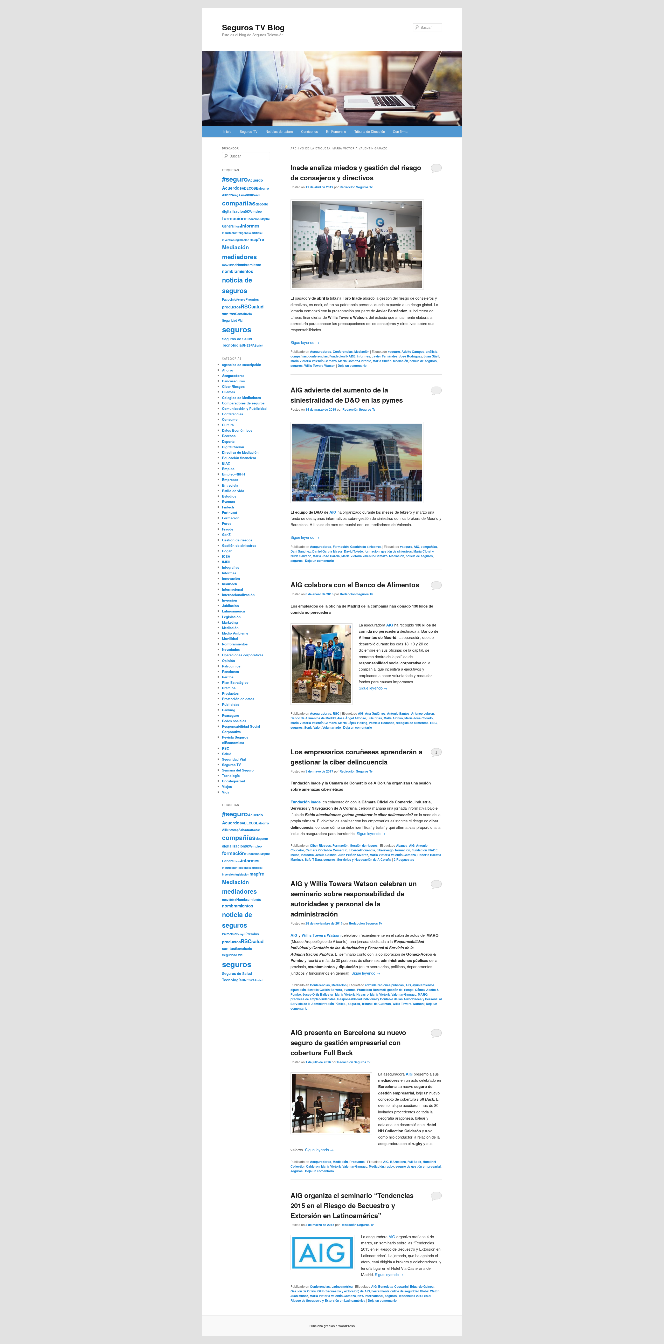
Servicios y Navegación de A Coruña (364, 859)
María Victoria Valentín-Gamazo (313, 361)
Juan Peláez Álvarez (353, 854)
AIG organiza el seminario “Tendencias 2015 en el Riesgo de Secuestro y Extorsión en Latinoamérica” (351, 1205)
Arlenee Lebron (422, 713)
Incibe (294, 854)
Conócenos (309, 131)
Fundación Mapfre (257, 219)
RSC (336, 713)
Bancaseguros (233, 380)
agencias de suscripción (241, 364)
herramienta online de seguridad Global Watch (405, 1291)
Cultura (228, 424)
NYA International (370, 1295)
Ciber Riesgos (320, 845)
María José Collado (418, 718)
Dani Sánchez (300, 551)
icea (238, 226)
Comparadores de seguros (243, 403)
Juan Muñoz (299, 1295)
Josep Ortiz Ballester (318, 994)
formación (371, 551)
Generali (229, 226)
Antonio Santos (398, 713)
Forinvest (229, 512)
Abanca (401, 845)
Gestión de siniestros (366, 546)
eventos (350, 989)
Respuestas (404, 859)
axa (249, 194)
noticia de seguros (423, 361)
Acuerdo (255, 180)
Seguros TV (249, 131)
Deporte (228, 441)
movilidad (229, 265)
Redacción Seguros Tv (356, 187)
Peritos (227, 676)
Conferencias (343, 351)
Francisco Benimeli (371, 989)
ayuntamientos (423, 985)
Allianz (227, 194)
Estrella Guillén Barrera (324, 989)
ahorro (263, 188)
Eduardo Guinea (422, 1286)
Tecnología (232, 345)
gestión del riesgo (400, 989)
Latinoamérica (342, 1286)
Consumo (230, 419)
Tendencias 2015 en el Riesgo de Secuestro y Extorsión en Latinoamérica (360, 1298)
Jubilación (230, 605)
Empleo (228, 468)
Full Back (414, 1161)
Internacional (232, 589)
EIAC (226, 463)
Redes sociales (234, 720)
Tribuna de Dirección (369, 131)
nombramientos (237, 271)
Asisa (242, 195)
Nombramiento (248, 264)
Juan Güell (431, 356)
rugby (389, 1166)
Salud (226, 753)
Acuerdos (232, 188)
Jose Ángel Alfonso (351, 718)
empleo (256, 211)
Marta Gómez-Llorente (354, 361)
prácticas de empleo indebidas (313, 999)
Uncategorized (233, 780)
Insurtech (228, 233)
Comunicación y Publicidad (244, 408)
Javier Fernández (384, 356)
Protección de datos (238, 698)
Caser (256, 195)
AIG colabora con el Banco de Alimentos (354, 584)
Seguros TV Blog (253, 27)
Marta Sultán (382, 361)
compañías (298, 356)
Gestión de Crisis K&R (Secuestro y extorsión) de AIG (330, 1291)
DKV (248, 211)
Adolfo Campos (413, 351)
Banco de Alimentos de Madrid (313, 718)
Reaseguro (230, 715)
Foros (226, 523)
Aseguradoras (320, 351)
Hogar (227, 550)
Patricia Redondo (381, 722)
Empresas (230, 479)
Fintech (228, 507)
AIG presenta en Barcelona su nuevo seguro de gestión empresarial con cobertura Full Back (348, 1042)
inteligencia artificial (248, 233)
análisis (431, 351)
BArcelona (398, 1161)
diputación (298, 989)
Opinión (228, 660)
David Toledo (353, 551)
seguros (296, 365)
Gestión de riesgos (364, 845)
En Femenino (336, 131)
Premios (252, 299)
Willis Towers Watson (319, 365)
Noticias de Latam (279, 131)
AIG (332, 512)
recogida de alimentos (412, 722)
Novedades (231, 649)
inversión (228, 240)
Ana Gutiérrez (375, 713)
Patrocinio (229, 299)
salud (257, 306)
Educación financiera (239, 457)
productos (231, 307)
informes (363, 356)
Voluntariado (331, 727)
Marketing (230, 622)
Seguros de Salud (237, 338)
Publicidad (230, 704)
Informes (229, 572)
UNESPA (248, 345)
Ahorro (227, 370)
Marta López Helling (352, 722)
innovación (231, 578)
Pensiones (230, 671)
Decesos (229, 435)
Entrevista (230, 485)
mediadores (239, 256)
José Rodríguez (410, 356)
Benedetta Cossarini (393, 1286)
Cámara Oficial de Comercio (326, 850)
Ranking (228, 709)
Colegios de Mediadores (241, 397)
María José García (326, 556)
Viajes (227, 786)
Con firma (400, 131)
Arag (235, 195)
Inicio (227, 131)
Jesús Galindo (325, 854)
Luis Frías (375, 718)
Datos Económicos (237, 430)
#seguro (394, 351)
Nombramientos (235, 644)
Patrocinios (231, 666)
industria (307, 854)
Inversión (229, 600)
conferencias (318, 356)
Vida (225, 792)
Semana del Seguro (238, 770)
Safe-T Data (313, 859)
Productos (357, 1161)
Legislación (231, 616)
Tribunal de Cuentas (376, 1003)
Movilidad (230, 638)
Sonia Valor (312, 727)
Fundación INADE (342, 356)
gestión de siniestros (396, 551)
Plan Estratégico (235, 682)
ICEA (226, 556)
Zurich (259, 345)
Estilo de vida (233, 490)
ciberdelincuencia (362, 850)
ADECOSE (250, 188)
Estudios (229, 496)
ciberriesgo (385, 850)
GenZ (226, 534)
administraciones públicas (384, 985)
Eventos (228, 501)
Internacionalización (238, 594)
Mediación (361, 351)
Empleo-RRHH (233, 474)
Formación (341, 546)
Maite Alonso (393, 718)
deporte (262, 204)
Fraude (227, 529)
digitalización (233, 211)
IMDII (226, 561)
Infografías (230, 567)
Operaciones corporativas (242, 654)
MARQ (422, 994)
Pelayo (240, 299)
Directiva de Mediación (240, 452)
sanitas (228, 313)
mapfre (257, 239)
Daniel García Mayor (327, 551)
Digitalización (233, 446)
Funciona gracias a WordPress (332, 1326)
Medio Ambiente (235, 633)
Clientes (228, 391)
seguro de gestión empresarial (418, 1166)
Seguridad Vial (232, 320)
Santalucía (243, 313)
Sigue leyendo (304, 342)
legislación (242, 240)
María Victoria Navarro (352, 994)
